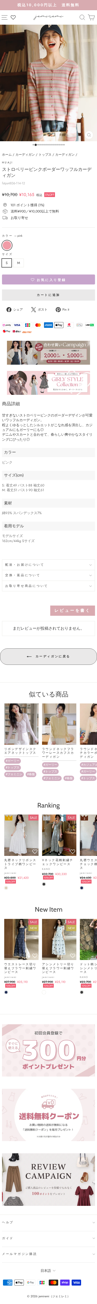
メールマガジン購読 (19, 1254)
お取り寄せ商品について (26, 586)
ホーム (7, 154)
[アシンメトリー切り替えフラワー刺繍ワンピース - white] (44, 992)
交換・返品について (23, 575)
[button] (48, 279)
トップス (45, 154)
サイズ (7, 254)
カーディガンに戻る (52, 656)
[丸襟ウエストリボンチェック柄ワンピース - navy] (82, 888)
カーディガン (25, 154)
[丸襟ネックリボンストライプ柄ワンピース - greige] (6, 888)
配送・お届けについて (24, 564)
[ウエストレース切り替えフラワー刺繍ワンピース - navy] (6, 992)
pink (7, 245)
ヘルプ (8, 1222)
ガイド (8, 1238)
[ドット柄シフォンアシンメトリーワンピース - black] (82, 992)
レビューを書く (72, 610)
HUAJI (7, 162)
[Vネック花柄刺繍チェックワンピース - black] (44, 884)
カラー (12, 236)
